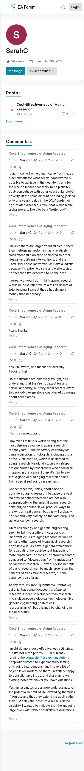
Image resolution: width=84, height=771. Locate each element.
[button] (10, 160)
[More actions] (73, 114)
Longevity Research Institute (46, 657)
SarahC (21, 113)
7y (40, 160)
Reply (13, 215)
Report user (74, 743)
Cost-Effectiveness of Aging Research (38, 153)
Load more (14, 121)
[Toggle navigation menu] (5, 7)
